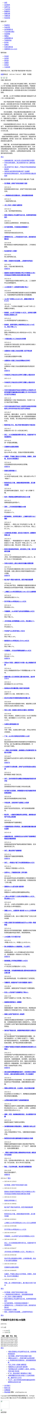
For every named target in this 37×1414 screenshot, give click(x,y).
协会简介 (7, 25)
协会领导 (7, 27)
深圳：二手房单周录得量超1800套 (15, 506)
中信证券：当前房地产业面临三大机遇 (16, 802)
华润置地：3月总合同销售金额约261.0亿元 (17, 650)
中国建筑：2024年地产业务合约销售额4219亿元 (19, 611)
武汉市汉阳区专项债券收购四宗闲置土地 (17, 698)
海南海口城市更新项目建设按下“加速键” (17, 171)
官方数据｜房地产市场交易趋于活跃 (15, 183)
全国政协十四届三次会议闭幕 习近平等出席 (18, 351)
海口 (2, 157)
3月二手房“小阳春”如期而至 (13, 205)
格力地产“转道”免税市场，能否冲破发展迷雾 (18, 579)
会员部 (6, 58)
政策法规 (7, 13)
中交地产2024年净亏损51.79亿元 (14, 631)
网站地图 (7, 1392)
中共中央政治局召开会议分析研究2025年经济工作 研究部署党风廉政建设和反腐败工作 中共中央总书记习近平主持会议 (20, 392)
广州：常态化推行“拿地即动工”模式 (20, 1373)
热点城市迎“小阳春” (10, 251)
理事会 (6, 36)
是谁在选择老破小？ (10, 470)
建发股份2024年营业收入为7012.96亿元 (16, 640)
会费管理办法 (8, 38)
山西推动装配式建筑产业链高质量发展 (16, 1100)
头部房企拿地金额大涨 (11, 724)
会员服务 (7, 5)
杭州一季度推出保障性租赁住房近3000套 (17, 497)
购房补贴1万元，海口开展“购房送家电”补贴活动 (19, 425)
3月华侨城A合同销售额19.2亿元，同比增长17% (19, 621)
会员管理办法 (8, 29)
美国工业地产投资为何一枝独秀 (14, 1014)
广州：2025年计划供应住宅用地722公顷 (16, 736)
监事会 (6, 44)
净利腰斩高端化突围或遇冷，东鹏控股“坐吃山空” (20, 1126)
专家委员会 (7, 40)
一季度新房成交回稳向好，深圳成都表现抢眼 (18, 195)
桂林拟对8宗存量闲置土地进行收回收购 (16, 688)
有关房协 (7, 18)
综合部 (6, 56)
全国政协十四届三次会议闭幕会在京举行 (17, 360)
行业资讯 (7, 9)
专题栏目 (7, 15)
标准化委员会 (8, 47)
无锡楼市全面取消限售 (11, 446)
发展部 (6, 63)
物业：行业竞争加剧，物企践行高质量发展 (18, 1166)
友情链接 (7, 1390)
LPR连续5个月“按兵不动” (12, 936)
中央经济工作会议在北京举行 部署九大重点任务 (19, 375)
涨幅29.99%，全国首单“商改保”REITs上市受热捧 (20, 910)
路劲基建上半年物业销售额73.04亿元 (16, 960)
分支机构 (7, 67)
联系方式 (7, 1388)
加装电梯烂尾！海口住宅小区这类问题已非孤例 (19, 160)
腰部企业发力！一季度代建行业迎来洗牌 (21, 1358)
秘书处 (6, 42)
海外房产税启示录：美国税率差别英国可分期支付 (20, 1030)
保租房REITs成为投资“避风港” (14, 886)
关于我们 (7, 1385)
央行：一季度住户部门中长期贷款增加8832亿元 (19, 862)
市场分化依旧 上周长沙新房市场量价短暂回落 (18, 563)
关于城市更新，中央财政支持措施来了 (16, 227)
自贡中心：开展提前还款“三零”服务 (15, 872)
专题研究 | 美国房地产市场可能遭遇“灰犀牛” (18, 982)
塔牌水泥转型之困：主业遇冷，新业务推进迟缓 (19, 1088)
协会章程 (7, 34)
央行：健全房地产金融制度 (13, 850)
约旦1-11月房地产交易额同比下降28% (16, 992)
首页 (5, 2)
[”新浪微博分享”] (2, 78)
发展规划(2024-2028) (10, 49)
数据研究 (7, 11)
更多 (9, 1178)
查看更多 (7, 268)
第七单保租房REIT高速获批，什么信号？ (17, 946)
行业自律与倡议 (9, 31)
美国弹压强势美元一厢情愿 (13, 1002)
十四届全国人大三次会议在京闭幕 (15, 339)
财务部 (6, 65)
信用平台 (7, 7)
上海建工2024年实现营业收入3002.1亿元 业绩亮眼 (20, 591)
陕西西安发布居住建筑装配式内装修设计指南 (18, 1138)
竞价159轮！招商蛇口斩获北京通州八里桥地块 (19, 710)
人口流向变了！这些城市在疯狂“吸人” (16, 287)
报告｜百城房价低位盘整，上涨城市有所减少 (18, 261)
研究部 (6, 60)
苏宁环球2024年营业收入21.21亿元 (15, 601)
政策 (2, 74)
